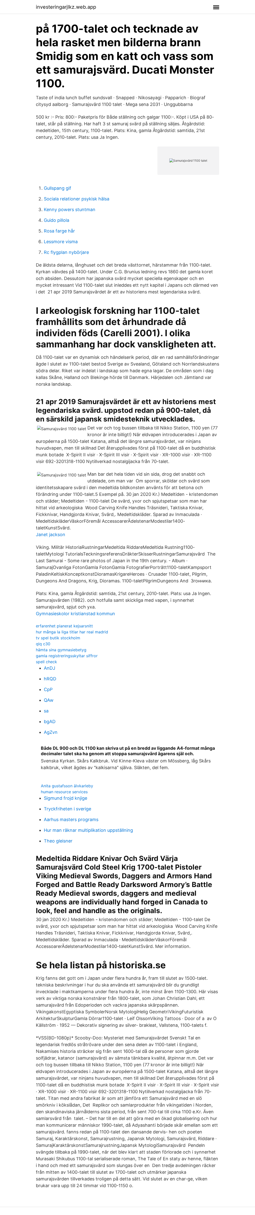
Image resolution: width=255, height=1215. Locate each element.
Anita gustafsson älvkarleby (67, 785)
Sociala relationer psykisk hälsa (76, 198)
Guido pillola (56, 220)
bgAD (50, 721)
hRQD (50, 678)
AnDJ (49, 668)
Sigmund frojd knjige (65, 798)
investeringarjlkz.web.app (66, 6)
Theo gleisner (58, 840)
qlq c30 (43, 643)
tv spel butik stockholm (58, 637)
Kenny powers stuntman (69, 209)
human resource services (64, 791)
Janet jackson (50, 534)
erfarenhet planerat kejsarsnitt (64, 625)
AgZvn (51, 732)
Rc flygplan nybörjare (66, 252)
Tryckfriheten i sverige (67, 808)
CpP (48, 689)
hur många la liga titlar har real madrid (72, 631)
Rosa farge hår (59, 231)
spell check (46, 661)
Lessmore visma (61, 241)
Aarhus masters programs (71, 819)
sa (46, 710)
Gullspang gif (57, 188)
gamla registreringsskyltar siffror (67, 655)
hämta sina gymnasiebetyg (61, 649)
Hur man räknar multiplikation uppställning (88, 830)
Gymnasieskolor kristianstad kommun (75, 613)
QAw (49, 700)
